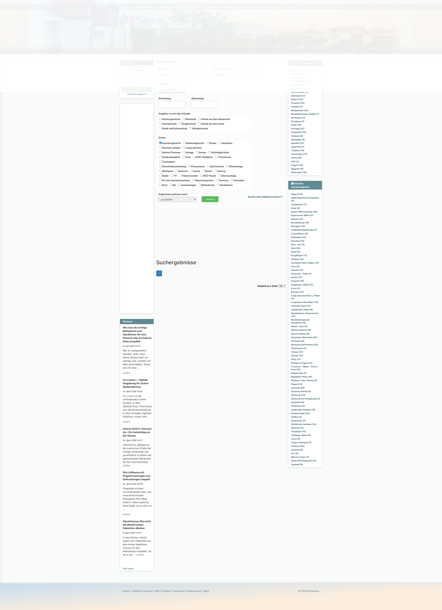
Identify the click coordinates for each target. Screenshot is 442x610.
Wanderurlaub (200, 128)
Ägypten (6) (297, 168)
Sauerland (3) (298, 406)
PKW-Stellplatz (204, 157)
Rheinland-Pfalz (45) (301, 376)
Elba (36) (295, 248)
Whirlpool (167, 171)
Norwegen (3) (298, 117)
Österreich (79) (299, 172)
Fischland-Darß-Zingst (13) (305, 263)
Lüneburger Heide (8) (302, 309)
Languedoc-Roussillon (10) (304, 302)
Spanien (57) (297, 143)
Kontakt (166, 590)
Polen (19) (296, 125)
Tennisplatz (168, 161)
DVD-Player (209, 175)
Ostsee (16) (297, 355)
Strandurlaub (169, 123)
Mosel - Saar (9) (299, 326)
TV (175, 175)
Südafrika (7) (297, 147)
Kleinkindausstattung (174, 166)
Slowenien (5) (298, 139)
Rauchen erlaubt (171, 147)
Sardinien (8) (297, 402)
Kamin (208, 171)
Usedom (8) (297, 449)
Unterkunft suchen (141, 590)
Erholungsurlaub (171, 119)
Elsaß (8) (295, 251)
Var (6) (294, 453)
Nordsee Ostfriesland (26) (304, 344)
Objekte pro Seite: (268, 285)
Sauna (196, 171)
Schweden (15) (298, 132)
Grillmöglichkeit (220, 152)
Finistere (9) (297, 259)
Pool (187, 157)
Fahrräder (238, 180)
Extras (162, 137)
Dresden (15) (297, 241)
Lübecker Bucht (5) (301, 305)
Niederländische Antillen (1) (305, 114)
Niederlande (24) (299, 110)
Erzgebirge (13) (299, 255)
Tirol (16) (295, 439)
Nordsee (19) (297, 341)
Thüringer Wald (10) (301, 435)
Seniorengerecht (171, 143)
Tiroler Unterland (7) (301, 442)
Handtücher (226, 185)
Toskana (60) (298, 446)
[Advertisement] (137, 157)
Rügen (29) (296, 384)
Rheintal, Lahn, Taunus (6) (304, 380)
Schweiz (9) (297, 136)
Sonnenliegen (188, 185)
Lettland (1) (297, 106)
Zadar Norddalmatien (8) (303, 460)
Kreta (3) (295, 288)
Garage (189, 152)
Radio (165, 175)
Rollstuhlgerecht (194, 143)
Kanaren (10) (297, 281)
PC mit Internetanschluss (176, 180)
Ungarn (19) (297, 165)
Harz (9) (295, 266)
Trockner (223, 180)
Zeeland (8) (297, 464)
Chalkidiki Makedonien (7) (304, 230)
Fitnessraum (197, 166)
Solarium (182, 171)
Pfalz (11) (296, 359)
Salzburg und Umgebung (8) (305, 398)
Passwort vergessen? (136, 94)
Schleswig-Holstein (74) (303, 409)
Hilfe (157, 590)
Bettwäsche (208, 185)
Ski (174, 185)
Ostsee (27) (297, 352)
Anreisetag (164, 98)
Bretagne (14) (298, 226)
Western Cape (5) (300, 457)
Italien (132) (297, 99)
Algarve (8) (297, 194)
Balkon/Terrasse (171, 152)
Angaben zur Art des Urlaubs (174, 113)
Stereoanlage (228, 175)
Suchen (210, 199)
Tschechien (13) (299, 154)
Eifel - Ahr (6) (298, 244)
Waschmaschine (204, 180)
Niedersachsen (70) (301, 330)
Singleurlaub (188, 123)
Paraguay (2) (297, 121)
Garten (202, 152)
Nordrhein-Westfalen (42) (304, 337)
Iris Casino (128, 395)
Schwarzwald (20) (300, 413)
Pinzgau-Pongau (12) (302, 363)
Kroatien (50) (298, 103)
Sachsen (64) (298, 387)
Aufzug (221, 171)
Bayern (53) (297, 219)
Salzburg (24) (298, 395)
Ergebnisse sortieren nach (172, 194)
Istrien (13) (296, 277)
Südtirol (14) (297, 428)
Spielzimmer (216, 166)
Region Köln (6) (298, 373)
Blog (206, 590)
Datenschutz (194, 590)
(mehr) (126, 372)
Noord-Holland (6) (300, 333)
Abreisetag (197, 98)
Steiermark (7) (298, 420)
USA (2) (295, 161)
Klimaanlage (235, 166)
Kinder (213, 143)
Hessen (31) (297, 270)
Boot (164, 185)
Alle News (128, 568)
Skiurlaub (190, 119)
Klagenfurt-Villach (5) (302, 284)
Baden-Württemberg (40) (304, 211)
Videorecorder (189, 175)
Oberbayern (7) (299, 348)
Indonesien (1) (298, 95)
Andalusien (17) (299, 204)
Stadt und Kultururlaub (174, 128)
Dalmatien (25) (298, 237)
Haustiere (226, 143)
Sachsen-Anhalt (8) (301, 391)
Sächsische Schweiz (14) (303, 424)
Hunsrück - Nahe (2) (301, 273)
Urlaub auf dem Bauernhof (215, 119)
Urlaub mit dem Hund (212, 123)
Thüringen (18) (298, 431)
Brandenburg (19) (300, 222)
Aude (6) (295, 208)
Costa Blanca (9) (299, 233)
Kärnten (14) (297, 292)
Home (126, 590)
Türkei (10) (296, 157)
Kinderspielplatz (171, 157)
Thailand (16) (297, 150)
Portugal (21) (297, 128)
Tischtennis (224, 157)
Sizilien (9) (296, 417)
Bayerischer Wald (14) (302, 215)
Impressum (179, 590)
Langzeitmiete (193, 147)
